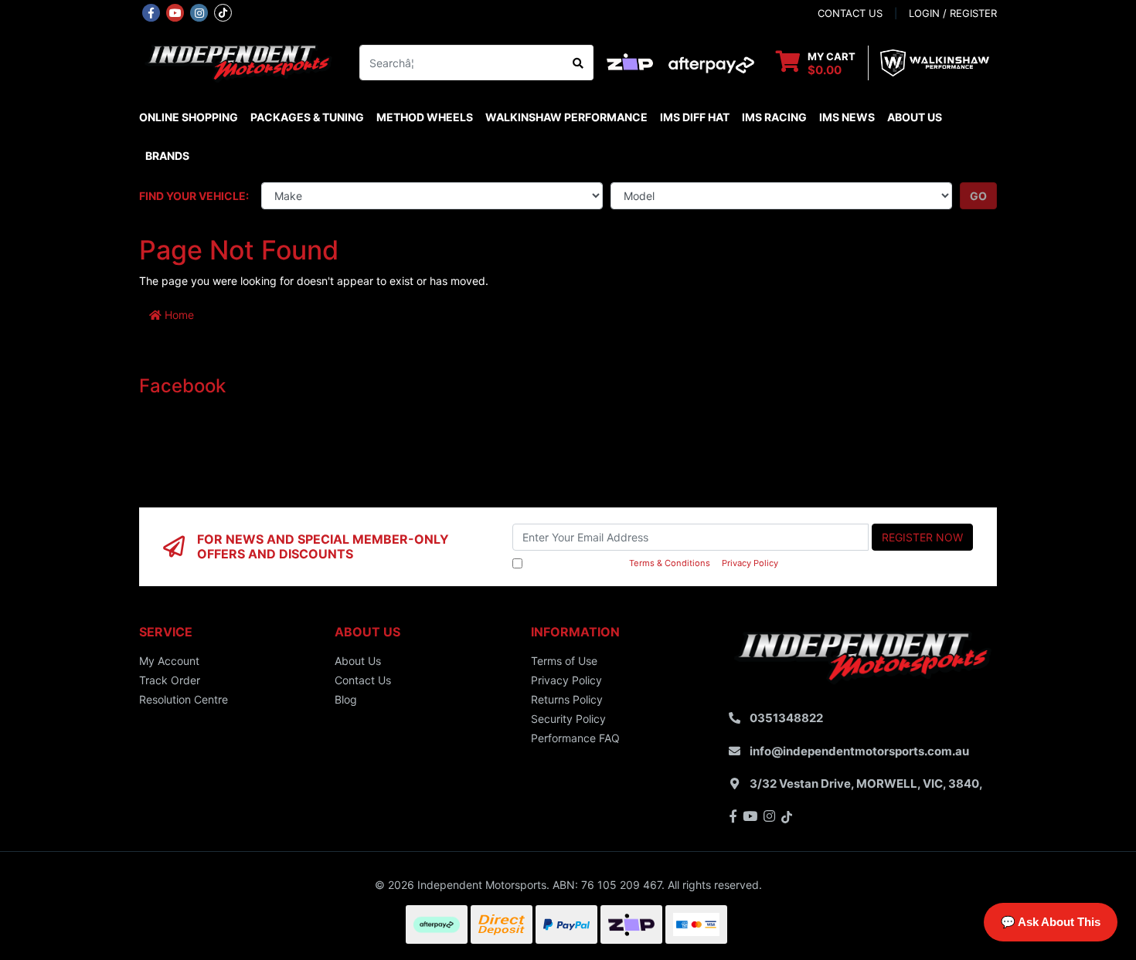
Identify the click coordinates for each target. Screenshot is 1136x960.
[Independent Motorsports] (237, 61)
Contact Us (363, 680)
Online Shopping (188, 117)
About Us (914, 117)
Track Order (169, 680)
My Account (169, 660)
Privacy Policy (750, 563)
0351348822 (786, 718)
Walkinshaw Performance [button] (566, 117)
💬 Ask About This (1050, 921)
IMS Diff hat (695, 117)
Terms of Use (564, 660)
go (978, 195)
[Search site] (578, 62)
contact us (850, 13)
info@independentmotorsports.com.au (859, 751)
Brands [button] (167, 155)
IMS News (847, 117)
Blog (346, 699)
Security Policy (568, 718)
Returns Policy (567, 699)
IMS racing (774, 117)
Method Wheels (424, 117)
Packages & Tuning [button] (307, 117)
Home (178, 314)
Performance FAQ (575, 738)
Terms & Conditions (669, 563)
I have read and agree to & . (653, 563)
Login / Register (953, 13)
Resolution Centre (183, 699)
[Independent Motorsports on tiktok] (223, 11)
